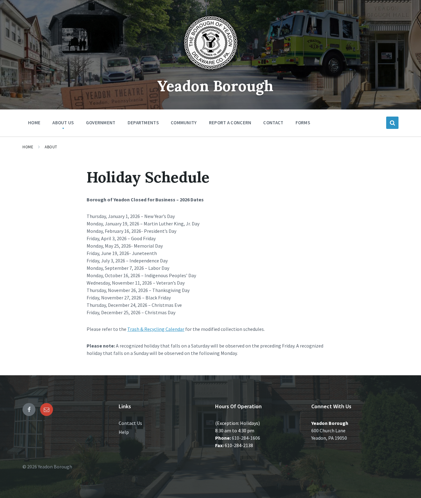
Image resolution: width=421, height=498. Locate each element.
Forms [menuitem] (303, 123)
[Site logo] (210, 72)
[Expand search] (392, 123)
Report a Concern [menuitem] (230, 123)
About (51, 147)
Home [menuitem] (34, 123)
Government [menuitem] (101, 123)
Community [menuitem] (184, 123)
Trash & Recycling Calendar (155, 329)
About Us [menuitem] (63, 123)
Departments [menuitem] (143, 123)
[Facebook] (28, 409)
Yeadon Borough (215, 85)
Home (27, 147)
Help (124, 432)
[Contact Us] (46, 409)
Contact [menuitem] (273, 123)
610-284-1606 (246, 438)
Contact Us (130, 423)
